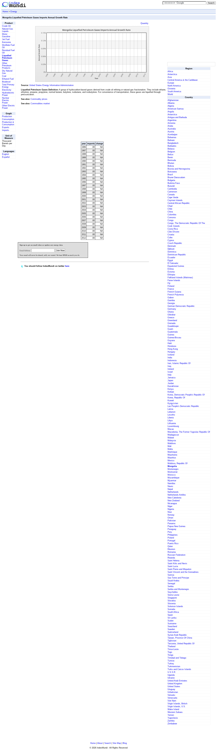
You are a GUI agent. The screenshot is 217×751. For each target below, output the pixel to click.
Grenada (171, 323)
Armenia (171, 123)
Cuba (170, 237)
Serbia (170, 586)
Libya (170, 420)
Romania (172, 552)
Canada (171, 194)
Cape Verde (173, 197)
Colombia (172, 214)
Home (5, 11)
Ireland (171, 369)
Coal (4, 76)
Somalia (171, 609)
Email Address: (25, 250)
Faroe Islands (174, 280)
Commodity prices (39, 99)
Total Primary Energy (8, 85)
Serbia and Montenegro (178, 589)
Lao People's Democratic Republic (183, 406)
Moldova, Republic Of (177, 463)
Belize (170, 154)
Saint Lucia (173, 566)
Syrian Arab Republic (177, 635)
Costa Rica (173, 229)
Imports (5, 130)
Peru (170, 532)
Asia (170, 77)
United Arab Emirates (177, 681)
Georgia (171, 303)
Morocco (172, 475)
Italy (170, 375)
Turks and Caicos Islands (179, 669)
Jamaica (171, 377)
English (5, 154)
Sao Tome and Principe (178, 578)
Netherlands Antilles (177, 495)
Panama (171, 523)
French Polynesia (176, 294)
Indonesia (172, 360)
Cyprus (171, 240)
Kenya (170, 389)
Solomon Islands (175, 606)
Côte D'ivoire (173, 232)
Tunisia (171, 660)
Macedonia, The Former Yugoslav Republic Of (189, 432)
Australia (172, 129)
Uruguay (171, 689)
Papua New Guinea (176, 526)
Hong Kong (173, 349)
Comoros (172, 217)
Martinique (172, 452)
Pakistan (172, 520)
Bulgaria (171, 180)
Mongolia (172, 466)
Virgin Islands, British (177, 703)
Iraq (169, 366)
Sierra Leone (173, 595)
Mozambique (173, 477)
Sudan (170, 620)
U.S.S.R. (172, 672)
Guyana (171, 340)
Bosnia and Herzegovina (179, 169)
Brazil (170, 174)
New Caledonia (174, 497)
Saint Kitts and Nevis (177, 563)
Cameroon (172, 191)
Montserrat (172, 472)
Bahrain (171, 140)
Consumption (8, 119)
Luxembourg (173, 426)
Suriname (172, 623)
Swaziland (172, 626)
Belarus (171, 149)
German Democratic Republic (181, 306)
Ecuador (171, 257)
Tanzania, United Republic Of (181, 643)
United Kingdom (175, 683)
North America (174, 86)
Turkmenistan (174, 666)
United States (174, 686)
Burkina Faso (174, 183)
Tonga (170, 655)
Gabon (171, 297)
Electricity (6, 90)
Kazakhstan (173, 386)
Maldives (172, 443)
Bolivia (171, 166)
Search (107, 743)
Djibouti (171, 249)
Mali (169, 446)
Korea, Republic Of (176, 397)
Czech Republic (175, 243)
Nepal (170, 489)
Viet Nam (172, 701)
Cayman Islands (175, 200)
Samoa (171, 575)
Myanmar (172, 480)
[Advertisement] (143, 118)
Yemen (171, 715)
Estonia (171, 272)
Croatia (171, 234)
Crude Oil (6, 26)
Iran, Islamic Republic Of (179, 363)
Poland (171, 538)
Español (6, 157)
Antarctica (172, 74)
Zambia (171, 721)
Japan (170, 380)
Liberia (171, 417)
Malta (170, 449)
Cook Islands (174, 226)
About (100, 743)
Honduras (172, 346)
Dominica (172, 252)
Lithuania (172, 423)
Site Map (117, 743)
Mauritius (172, 457)
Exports (5, 127)
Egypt (170, 260)
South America (174, 91)
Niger (170, 506)
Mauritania (172, 455)
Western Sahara (175, 712)
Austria (171, 131)
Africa (170, 71)
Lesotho (171, 415)
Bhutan (171, 163)
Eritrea (171, 269)
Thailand (171, 646)
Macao (171, 429)
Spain (170, 615)
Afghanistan (173, 100)
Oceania (171, 88)
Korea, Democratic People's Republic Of (186, 395)
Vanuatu (171, 695)
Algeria (171, 106)
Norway (171, 515)
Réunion (171, 549)
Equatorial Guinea (176, 266)
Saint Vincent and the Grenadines (183, 572)
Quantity (144, 23)
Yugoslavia (173, 718)
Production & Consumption (8, 123)
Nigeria (171, 509)
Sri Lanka (172, 618)
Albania (171, 103)
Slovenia (172, 603)
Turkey (171, 663)
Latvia (170, 409)
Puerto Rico (173, 543)
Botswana (172, 171)
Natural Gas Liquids (7, 30)
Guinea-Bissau (174, 337)
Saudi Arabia (173, 580)
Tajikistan (172, 640)
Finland (171, 286)
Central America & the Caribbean (183, 80)
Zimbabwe (172, 723)
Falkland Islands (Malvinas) (180, 277)
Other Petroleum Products (6, 65)
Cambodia (172, 189)
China (170, 212)
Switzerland (173, 632)
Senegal (171, 583)
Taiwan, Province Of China (180, 638)
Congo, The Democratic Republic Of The (186, 223)
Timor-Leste (173, 649)
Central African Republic (179, 203)
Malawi (171, 437)
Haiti (170, 343)
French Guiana (174, 292)
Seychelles (173, 592)
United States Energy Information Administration (51, 85)
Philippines (173, 535)
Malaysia (172, 440)
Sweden (171, 629)
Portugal (171, 540)
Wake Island (173, 709)
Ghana (171, 312)
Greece (171, 317)
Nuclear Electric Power (5, 100)
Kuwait (171, 400)
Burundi (171, 186)
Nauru (170, 486)
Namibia (171, 483)
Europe (171, 83)
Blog (125, 743)
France (171, 289)
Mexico (171, 460)
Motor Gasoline (6, 35)
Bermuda (172, 160)
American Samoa (175, 109)
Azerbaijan (172, 134)
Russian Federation (176, 555)
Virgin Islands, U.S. (177, 706)
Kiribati (171, 392)
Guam (170, 329)
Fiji (169, 283)
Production (7, 116)
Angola (171, 111)
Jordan (171, 383)
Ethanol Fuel (8, 79)
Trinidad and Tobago (177, 658)
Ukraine (171, 678)
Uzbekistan (173, 692)
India (170, 357)
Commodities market (40, 103)
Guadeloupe (173, 326)
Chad (170, 206)
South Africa (173, 612)
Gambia (171, 300)
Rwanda (171, 558)
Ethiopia (171, 274)
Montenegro (173, 469)
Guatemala (173, 332)
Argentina (172, 120)
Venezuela (172, 698)
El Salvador (173, 263)
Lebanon (171, 412)
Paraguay (172, 529)
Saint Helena (173, 560)
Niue (170, 512)
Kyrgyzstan (173, 403)
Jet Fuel (6, 39)
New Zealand (174, 500)
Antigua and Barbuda (177, 117)
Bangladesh (173, 143)
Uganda (171, 675)
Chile (170, 209)
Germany (172, 309)
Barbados (172, 146)
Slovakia (172, 600)
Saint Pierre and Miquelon (179, 569)
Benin (170, 157)
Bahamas (172, 137)
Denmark (172, 246)
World (170, 94)
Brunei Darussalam (176, 177)
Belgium (171, 151)
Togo (170, 652)
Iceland (171, 354)
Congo (170, 220)
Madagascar (173, 435)
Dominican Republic (177, 254)
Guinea (171, 334)
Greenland (172, 320)
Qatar (170, 546)
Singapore (172, 598)
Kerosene (6, 42)
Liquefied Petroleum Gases (7, 57)
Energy (13, 11)
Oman (170, 518)
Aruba (170, 126)
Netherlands (173, 492)
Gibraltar (171, 314)
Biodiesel (6, 82)
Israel (170, 372)
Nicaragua (172, 503)
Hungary (171, 352)
